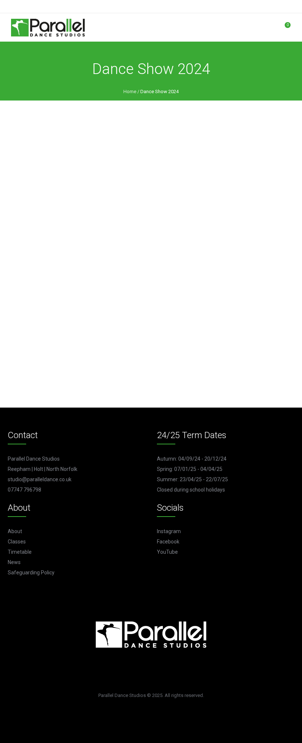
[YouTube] (153, 670)
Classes (17, 542)
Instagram (169, 531)
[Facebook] (174, 670)
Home (129, 91)
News (14, 562)
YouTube (167, 552)
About (15, 531)
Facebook (168, 542)
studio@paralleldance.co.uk (39, 479)
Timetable (20, 552)
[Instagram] (132, 670)
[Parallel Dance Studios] (48, 27)
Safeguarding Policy (31, 572)
